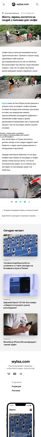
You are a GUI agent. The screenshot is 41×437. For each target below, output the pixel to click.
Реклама (16, 390)
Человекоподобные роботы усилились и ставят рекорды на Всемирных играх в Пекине (18, 265)
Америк (5, 103)
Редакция (16, 386)
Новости (6, 260)
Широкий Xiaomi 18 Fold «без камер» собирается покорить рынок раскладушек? (20, 305)
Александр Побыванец (12, 13)
